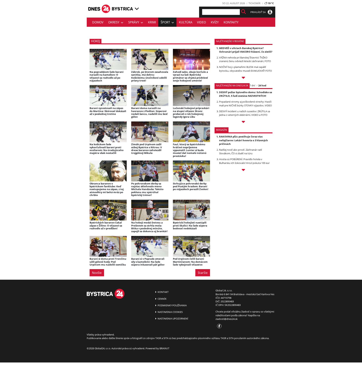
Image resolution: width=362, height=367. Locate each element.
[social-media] (219, 326)
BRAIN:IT (164, 348)
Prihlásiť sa (258, 12)
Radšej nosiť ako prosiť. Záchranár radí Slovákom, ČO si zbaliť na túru (240, 151)
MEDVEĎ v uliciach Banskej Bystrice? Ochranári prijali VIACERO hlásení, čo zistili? (245, 49)
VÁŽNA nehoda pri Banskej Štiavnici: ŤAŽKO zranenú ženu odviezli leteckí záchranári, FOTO (245, 59)
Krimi (152, 22)
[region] (136, 8)
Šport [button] (166, 22)
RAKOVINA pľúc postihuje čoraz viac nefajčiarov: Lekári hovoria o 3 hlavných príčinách (243, 140)
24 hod (262, 85)
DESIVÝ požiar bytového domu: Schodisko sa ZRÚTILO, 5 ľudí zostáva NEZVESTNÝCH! (245, 94)
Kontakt (163, 292)
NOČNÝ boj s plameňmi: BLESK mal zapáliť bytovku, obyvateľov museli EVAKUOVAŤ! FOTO (245, 68)
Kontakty (231, 22)
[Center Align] (243, 12)
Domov (98, 22)
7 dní (252, 85)
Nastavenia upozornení (172, 318)
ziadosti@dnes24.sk (227, 319)
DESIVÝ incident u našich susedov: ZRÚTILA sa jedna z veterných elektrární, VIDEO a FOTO (244, 113)
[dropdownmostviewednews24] (243, 122)
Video (201, 22)
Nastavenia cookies (170, 312)
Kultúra (185, 22)
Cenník (161, 298)
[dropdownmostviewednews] (243, 78)
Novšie (97, 273)
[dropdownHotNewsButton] (243, 170)
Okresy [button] (114, 22)
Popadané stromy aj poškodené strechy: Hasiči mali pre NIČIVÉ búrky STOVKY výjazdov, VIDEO (245, 103)
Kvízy (215, 22)
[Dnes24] (122, 8)
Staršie (203, 273)
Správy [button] (134, 22)
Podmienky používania (172, 305)
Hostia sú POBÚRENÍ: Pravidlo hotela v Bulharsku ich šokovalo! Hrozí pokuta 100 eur (244, 160)
